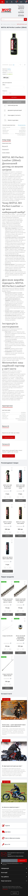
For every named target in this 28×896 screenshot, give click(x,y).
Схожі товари (6, 152)
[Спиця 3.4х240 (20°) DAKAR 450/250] (7, 665)
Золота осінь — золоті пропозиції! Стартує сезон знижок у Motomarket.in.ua (13, 725)
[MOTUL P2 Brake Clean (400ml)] (7, 513)
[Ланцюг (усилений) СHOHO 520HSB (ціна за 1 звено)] (7, 590)
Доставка (7, 832)
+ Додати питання (8, 456)
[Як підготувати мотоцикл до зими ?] (14, 751)
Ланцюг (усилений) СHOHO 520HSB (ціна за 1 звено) (7, 600)
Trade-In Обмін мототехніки (12, 838)
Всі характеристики (21, 125)
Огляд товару (6, 140)
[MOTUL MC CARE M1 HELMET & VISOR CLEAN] (7, 476)
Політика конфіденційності (13, 863)
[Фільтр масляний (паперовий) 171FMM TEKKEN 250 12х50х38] (20, 627)
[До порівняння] (12, 470)
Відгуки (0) (5, 146)
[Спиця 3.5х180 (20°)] (7, 627)
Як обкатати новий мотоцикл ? (10, 807)
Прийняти (14, 893)
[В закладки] (12, 468)
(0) (13, 64)
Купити (14, 97)
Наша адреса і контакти (14, 115)
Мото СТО (7, 844)
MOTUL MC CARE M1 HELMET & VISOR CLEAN (7, 486)
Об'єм (4, 84)
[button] (11, 2)
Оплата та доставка (13, 120)
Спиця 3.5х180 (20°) (8, 636)
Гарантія (7, 825)
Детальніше (5, 889)
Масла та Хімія (7, 24)
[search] (25, 19)
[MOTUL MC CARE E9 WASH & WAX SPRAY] (7, 548)
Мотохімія (13, 24)
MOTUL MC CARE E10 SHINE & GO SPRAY (20, 486)
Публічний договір (13, 105)
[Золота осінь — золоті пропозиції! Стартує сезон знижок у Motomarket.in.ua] (14, 709)
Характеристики (6, 143)
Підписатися (22, 860)
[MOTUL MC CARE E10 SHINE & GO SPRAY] (20, 476)
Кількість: (5, 90)
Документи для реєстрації (15, 110)
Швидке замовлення (14, 102)
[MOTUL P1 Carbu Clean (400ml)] (20, 513)
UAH (21, 2)
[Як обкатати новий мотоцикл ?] (14, 792)
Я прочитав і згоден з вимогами (12, 864)
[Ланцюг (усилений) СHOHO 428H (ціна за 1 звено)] (20, 590)
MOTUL (9, 69)
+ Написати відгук (8, 437)
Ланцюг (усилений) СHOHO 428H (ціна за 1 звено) (20, 600)
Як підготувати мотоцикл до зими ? (12, 766)
